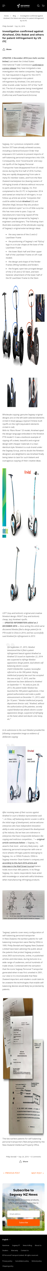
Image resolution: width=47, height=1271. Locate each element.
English (5, 1239)
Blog (14, 16)
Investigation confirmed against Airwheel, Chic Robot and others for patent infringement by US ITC (23, 18)
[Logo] (23, 6)
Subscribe (23, 1222)
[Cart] (43, 5)
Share (8, 49)
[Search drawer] (38, 5)
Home (6, 16)
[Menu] (3, 5)
